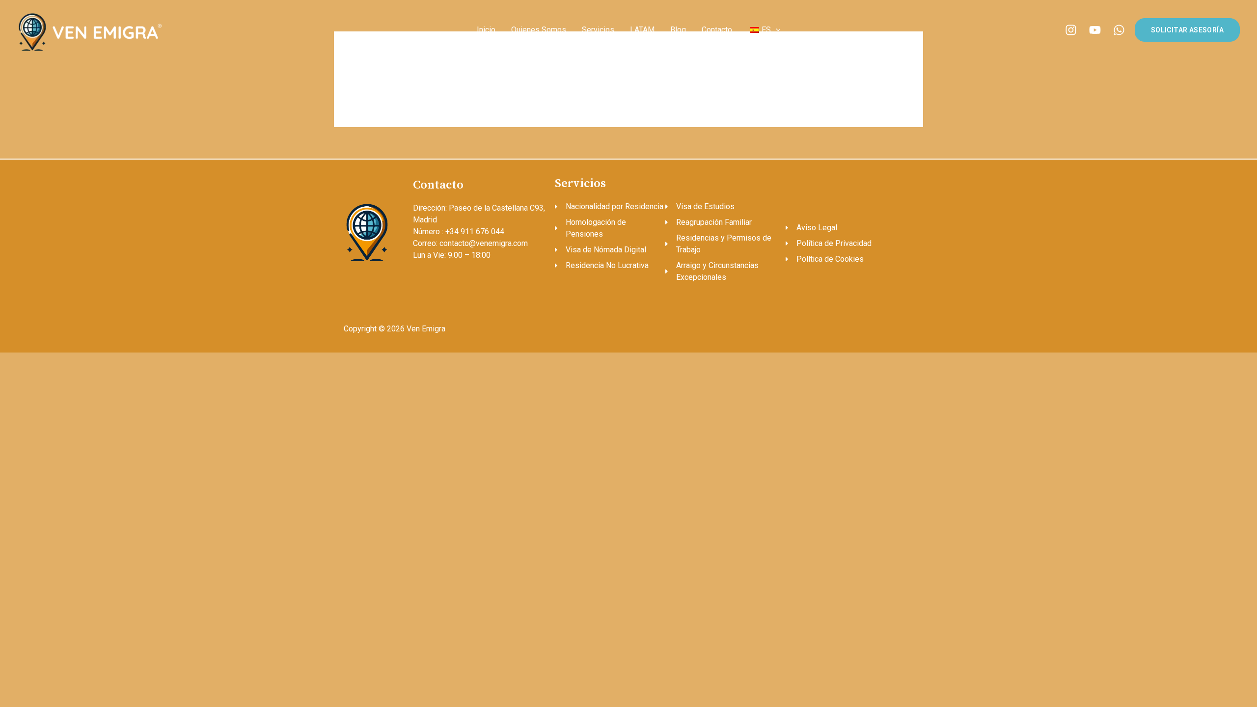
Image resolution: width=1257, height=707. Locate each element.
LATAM (642, 29)
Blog (678, 29)
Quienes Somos (538, 29)
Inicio (486, 29)
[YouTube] (1095, 30)
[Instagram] (1071, 30)
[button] (776, 29)
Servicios (598, 29)
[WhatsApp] (1119, 30)
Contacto (717, 29)
